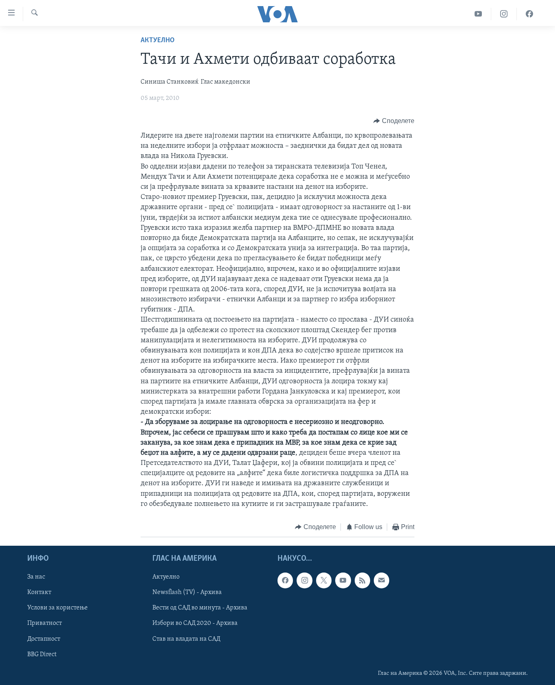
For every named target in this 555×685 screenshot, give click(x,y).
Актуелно (158, 40)
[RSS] (362, 580)
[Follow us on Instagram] (304, 580)
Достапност (43, 638)
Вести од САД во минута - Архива (199, 608)
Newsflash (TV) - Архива (187, 592)
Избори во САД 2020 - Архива (195, 623)
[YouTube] (478, 14)
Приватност (44, 623)
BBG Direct (41, 654)
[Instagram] (504, 14)
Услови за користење (57, 608)
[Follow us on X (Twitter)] (324, 580)
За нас (36, 577)
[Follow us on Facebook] (285, 580)
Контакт (39, 592)
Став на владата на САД (186, 638)
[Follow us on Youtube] (343, 580)
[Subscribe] (381, 580)
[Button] (393, 121)
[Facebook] (529, 14)
